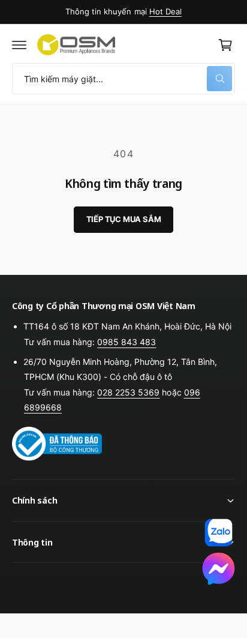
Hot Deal (165, 11)
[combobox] (123, 78)
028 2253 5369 (128, 392)
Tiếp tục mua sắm (123, 219)
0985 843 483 (126, 342)
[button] (19, 45)
